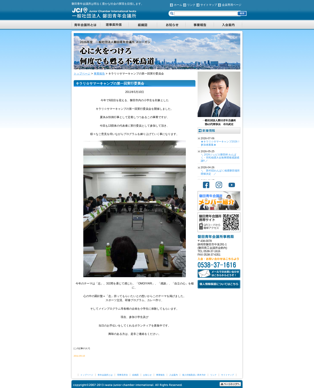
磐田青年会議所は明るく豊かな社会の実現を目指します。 (108, 3)
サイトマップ (208, 4)
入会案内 (173, 375)
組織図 (135, 375)
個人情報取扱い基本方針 (194, 375)
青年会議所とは (105, 375)
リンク (191, 4)
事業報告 (160, 375)
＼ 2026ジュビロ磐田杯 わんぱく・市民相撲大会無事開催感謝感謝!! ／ (220, 158)
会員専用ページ (231, 4)
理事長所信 (122, 375)
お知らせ (147, 375)
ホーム (178, 4)
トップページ (86, 375)
